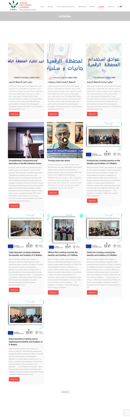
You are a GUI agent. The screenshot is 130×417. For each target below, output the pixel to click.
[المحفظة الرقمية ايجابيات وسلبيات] (65, 61)
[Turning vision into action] (65, 140)
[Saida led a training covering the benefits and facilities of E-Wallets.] (104, 232)
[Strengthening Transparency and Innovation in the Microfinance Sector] (26, 140)
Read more (14, 114)
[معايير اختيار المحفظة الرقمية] (26, 61)
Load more (65, 392)
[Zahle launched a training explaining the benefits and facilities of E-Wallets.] (26, 232)
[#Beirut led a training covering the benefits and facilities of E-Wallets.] (65, 232)
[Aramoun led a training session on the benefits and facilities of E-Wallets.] (104, 140)
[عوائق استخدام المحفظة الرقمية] (104, 61)
